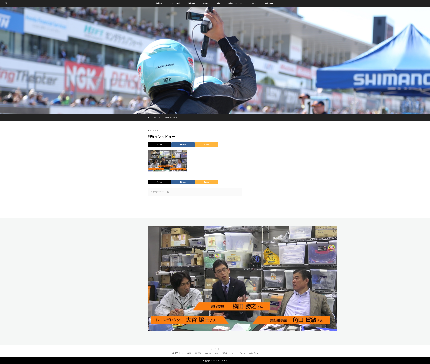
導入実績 (191, 3)
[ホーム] (148, 115)
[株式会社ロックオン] (242, 329)
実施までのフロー (235, 3)
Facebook (215, 348)
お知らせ (206, 3)
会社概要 (159, 3)
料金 (219, 3)
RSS (218, 348)
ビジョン (253, 3)
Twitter (211, 348)
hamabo (161, 192)
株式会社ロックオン (220, 361)
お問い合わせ (269, 3)
